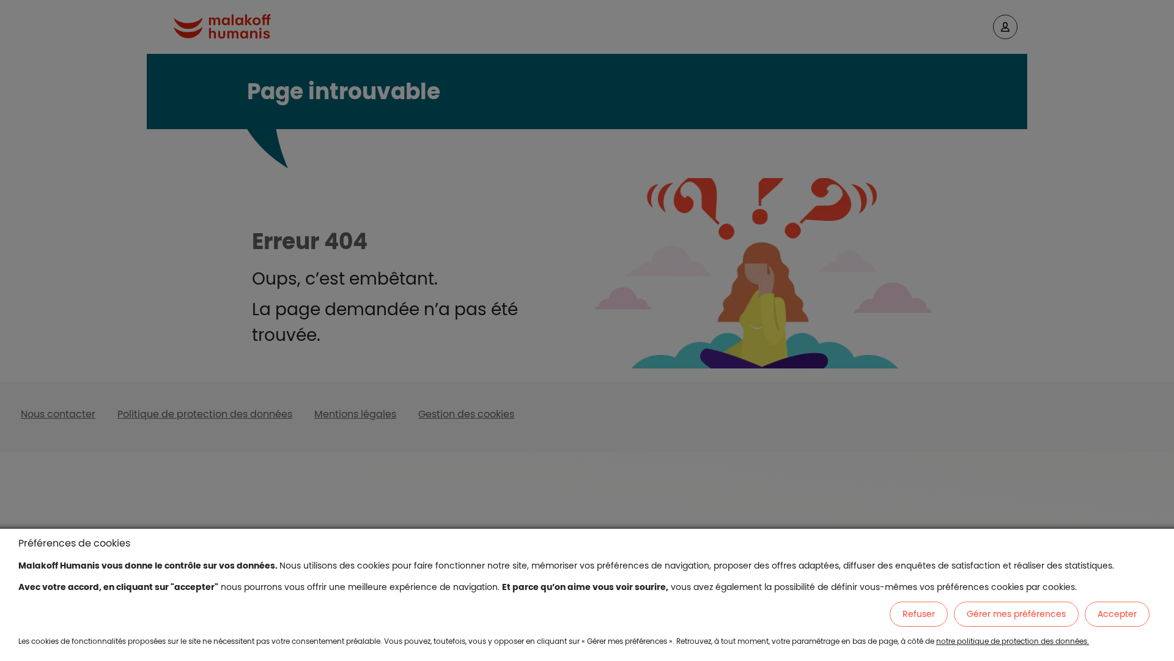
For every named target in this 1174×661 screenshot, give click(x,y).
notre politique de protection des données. (1012, 641)
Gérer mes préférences (1016, 614)
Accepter (1117, 614)
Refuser (919, 614)
